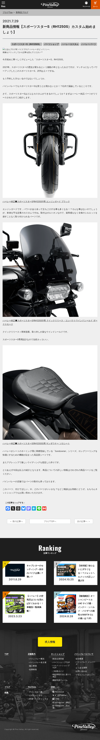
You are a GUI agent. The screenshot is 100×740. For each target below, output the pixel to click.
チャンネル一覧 (36, 692)
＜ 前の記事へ (16, 521)
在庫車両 (33, 669)
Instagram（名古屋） (61, 707)
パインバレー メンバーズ (85, 663)
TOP (7, 654)
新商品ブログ (22, 12)
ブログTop (8, 12)
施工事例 (33, 666)
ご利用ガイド (58, 671)
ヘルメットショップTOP (61, 666)
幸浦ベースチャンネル (38, 699)
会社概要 (79, 659)
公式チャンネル (36, 695)
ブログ (7, 687)
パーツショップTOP (61, 662)
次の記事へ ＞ (83, 521)
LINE (56, 699)
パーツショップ (51, 44)
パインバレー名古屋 (37, 662)
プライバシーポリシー (85, 675)
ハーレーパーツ (88, 44)
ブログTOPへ (50, 521)
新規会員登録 (58, 659)
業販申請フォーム (60, 680)
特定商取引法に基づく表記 (62, 675)
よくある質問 (81, 668)
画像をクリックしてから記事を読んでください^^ (23, 52)
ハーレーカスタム (70, 44)
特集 (6, 692)
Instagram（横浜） (63, 702)
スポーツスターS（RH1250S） (26, 44)
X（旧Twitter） (61, 695)
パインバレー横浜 (37, 659)
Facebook (59, 692)
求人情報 (50, 641)
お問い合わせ (81, 671)
